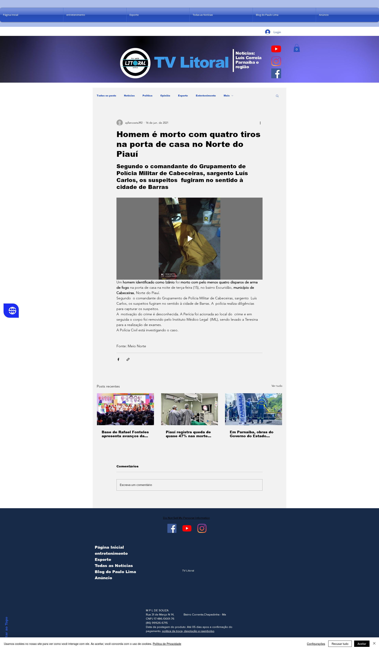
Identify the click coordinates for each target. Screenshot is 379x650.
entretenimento (111, 553)
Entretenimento (206, 95)
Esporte (183, 95)
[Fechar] (374, 644)
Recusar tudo (340, 644)
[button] (296, 48)
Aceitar (361, 644)
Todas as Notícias (114, 565)
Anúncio (103, 578)
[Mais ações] (260, 122)
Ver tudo (277, 386)
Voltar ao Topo (6, 630)
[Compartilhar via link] (128, 359)
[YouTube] (276, 49)
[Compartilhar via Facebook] (118, 359)
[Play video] (189, 239)
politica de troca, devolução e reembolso (188, 631)
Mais (227, 95)
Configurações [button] (316, 644)
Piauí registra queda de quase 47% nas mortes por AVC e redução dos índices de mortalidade (188, 434)
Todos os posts (106, 95)
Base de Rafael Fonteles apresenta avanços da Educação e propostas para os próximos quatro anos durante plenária (125, 434)
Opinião (165, 95)
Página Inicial (109, 547)
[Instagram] (276, 61)
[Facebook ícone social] (276, 73)
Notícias (129, 95)
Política (147, 95)
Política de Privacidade (167, 644)
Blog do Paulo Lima (114, 572)
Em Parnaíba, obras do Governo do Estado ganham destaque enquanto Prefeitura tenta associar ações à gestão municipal (252, 434)
